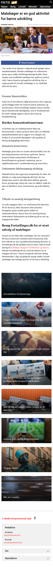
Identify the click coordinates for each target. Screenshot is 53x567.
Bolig (13, 6)
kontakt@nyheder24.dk (13, 542)
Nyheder (33, 6)
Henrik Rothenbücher (12, 535)
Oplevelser (45, 6)
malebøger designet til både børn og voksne (29, 247)
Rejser (4, 6)
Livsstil (22, 6)
